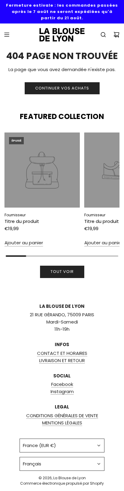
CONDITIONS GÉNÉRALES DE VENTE (62, 415)
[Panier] (116, 34)
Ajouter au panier (24, 242)
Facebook (62, 384)
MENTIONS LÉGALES (62, 423)
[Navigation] (6, 34)
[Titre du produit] (42, 170)
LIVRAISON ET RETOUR (62, 360)
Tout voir (62, 271)
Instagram (62, 391)
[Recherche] (103, 34)
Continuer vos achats (62, 88)
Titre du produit (22, 221)
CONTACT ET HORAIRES (62, 353)
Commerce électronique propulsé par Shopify (62, 483)
